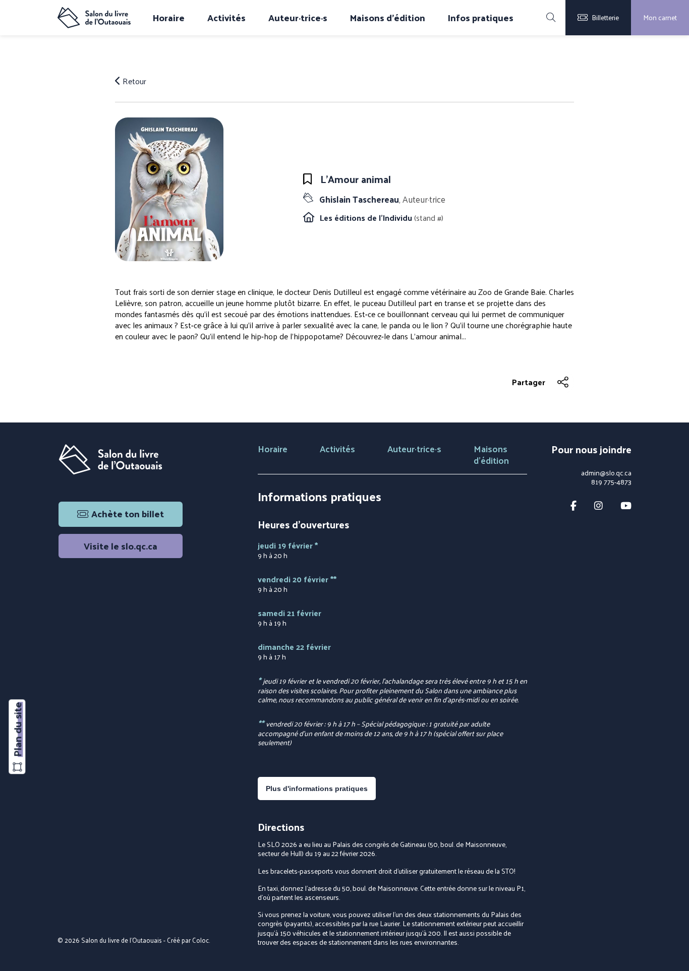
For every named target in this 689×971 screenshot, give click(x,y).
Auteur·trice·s (297, 17)
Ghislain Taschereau (382, 199)
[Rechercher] (550, 17)
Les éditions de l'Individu (367, 217)
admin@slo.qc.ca (606, 472)
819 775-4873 (611, 482)
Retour (133, 81)
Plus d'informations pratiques (317, 788)
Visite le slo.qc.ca (120, 545)
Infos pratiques (480, 17)
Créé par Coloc (188, 940)
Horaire (169, 17)
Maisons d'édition (387, 17)
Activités (226, 17)
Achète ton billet (127, 513)
